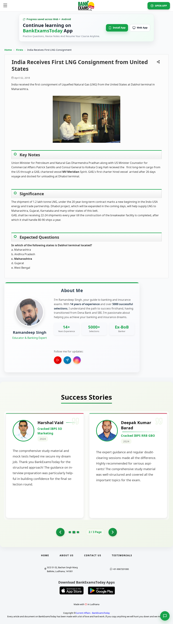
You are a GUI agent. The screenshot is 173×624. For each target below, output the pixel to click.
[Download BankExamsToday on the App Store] (71, 590)
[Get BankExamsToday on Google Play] (101, 590)
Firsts (20, 49)
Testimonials (122, 555)
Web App (142, 27)
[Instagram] (77, 360)
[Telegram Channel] (67, 360)
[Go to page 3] (78, 532)
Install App (119, 27)
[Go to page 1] (60, 532)
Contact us (92, 555)
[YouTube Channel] (57, 360)
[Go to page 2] (73, 532)
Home (8, 49)
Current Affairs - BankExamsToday (93, 612)
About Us (66, 555)
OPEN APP (161, 5)
